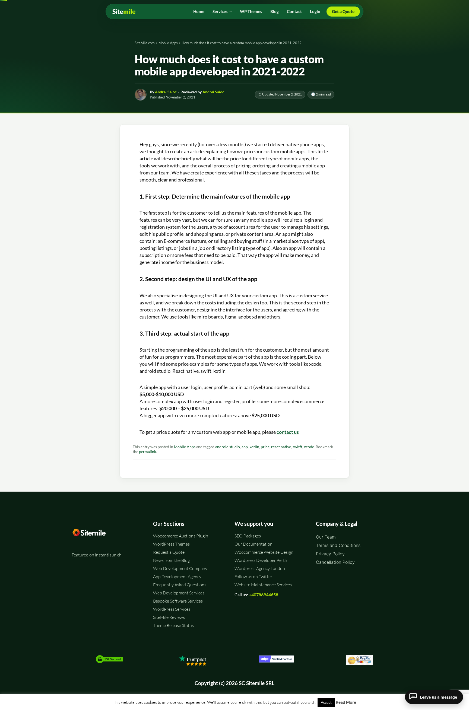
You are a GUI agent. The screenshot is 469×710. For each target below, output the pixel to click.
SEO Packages (247, 536)
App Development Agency (177, 576)
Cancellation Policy (335, 562)
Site (124, 11)
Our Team (326, 537)
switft (297, 447)
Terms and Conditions (338, 545)
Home (198, 11)
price (265, 447)
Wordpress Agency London (259, 568)
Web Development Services (178, 593)
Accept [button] (326, 702)
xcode (309, 447)
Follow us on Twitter (253, 576)
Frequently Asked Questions (179, 584)
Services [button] (220, 11)
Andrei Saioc (166, 92)
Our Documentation (253, 544)
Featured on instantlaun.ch (97, 555)
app (245, 447)
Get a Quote (343, 11)
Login (315, 11)
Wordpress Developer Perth (260, 560)
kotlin (254, 447)
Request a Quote (169, 552)
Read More (346, 702)
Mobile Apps (184, 447)
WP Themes (251, 11)
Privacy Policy (330, 553)
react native (281, 447)
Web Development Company (180, 568)
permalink (147, 452)
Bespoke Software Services (178, 601)
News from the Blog (171, 560)
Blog (274, 11)
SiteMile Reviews (169, 617)
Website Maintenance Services (263, 584)
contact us (288, 432)
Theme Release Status (173, 625)
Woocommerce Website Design (263, 552)
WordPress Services (171, 609)
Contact (294, 11)
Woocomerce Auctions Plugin (180, 536)
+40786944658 (263, 594)
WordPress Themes (171, 544)
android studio (227, 447)
